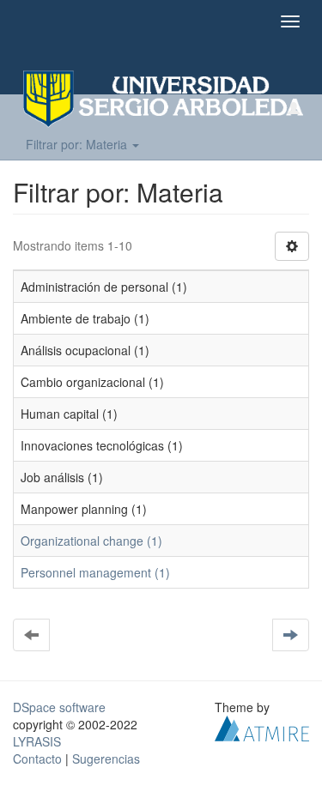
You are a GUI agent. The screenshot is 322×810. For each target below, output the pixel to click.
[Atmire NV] (262, 726)
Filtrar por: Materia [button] (78, 144)
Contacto (37, 758)
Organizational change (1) (91, 540)
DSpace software (59, 707)
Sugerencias (106, 758)
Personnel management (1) (95, 572)
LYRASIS (37, 741)
